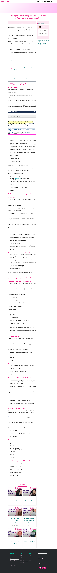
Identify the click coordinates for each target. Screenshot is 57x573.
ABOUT (52, 1)
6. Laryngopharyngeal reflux (17, 74)
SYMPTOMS (46, 1)
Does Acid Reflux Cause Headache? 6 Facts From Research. (15, 541)
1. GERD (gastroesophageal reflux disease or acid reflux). (22, 63)
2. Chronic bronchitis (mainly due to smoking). (20, 65)
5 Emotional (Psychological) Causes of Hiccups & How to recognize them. (29, 520)
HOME (34, 1)
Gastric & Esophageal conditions (25, 8)
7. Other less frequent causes (17, 76)
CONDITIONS (39, 1)
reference (33, 105)
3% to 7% (17, 199)
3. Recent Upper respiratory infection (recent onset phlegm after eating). (23, 68)
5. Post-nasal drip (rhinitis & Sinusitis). (19, 73)
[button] (35, 60)
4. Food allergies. (15, 71)
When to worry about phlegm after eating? (20, 78)
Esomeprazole (18, 178)
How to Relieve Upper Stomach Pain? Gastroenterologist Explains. (14, 520)
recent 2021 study (12, 222)
